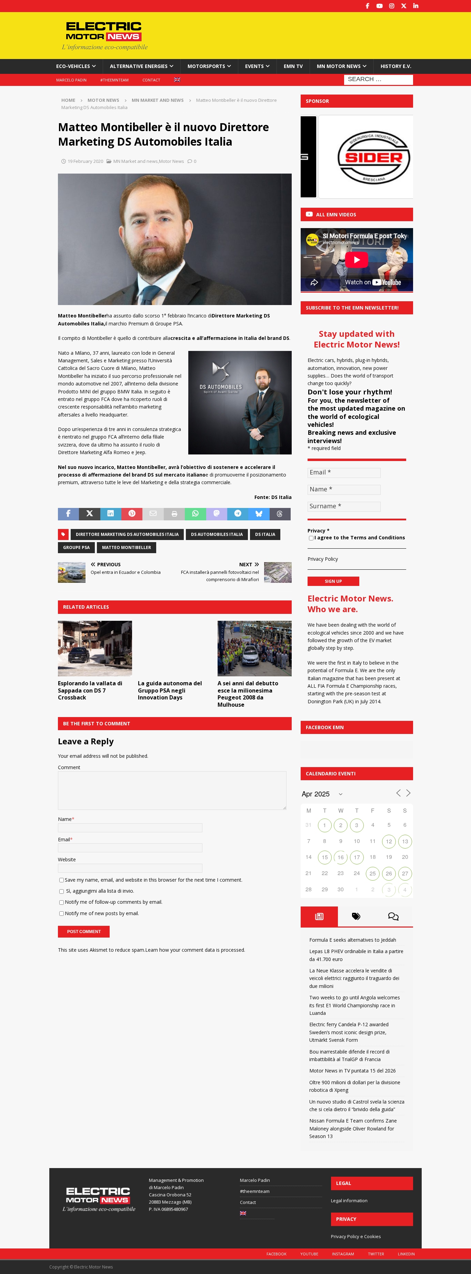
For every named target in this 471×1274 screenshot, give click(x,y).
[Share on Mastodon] (216, 514)
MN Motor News (339, 66)
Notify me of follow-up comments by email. (113, 902)
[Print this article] (174, 514)
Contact (151, 79)
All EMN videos (336, 214)
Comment (69, 767)
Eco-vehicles (73, 66)
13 (405, 841)
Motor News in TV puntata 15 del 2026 (352, 1070)
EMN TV (293, 66)
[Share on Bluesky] (258, 514)
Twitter (376, 1253)
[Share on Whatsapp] (195, 514)
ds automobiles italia (217, 534)
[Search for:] (378, 79)
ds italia (265, 534)
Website (67, 859)
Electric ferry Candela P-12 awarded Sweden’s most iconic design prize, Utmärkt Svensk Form (349, 1032)
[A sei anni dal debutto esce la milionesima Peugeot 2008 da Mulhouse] (255, 648)
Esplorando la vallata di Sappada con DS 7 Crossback (90, 690)
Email (64, 839)
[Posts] (319, 916)
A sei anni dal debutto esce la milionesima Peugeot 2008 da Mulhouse (248, 693)
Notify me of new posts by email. (102, 913)
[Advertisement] (302, 34)
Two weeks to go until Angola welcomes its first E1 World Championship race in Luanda (354, 1005)
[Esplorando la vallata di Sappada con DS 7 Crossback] (95, 648)
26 (389, 873)
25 (373, 873)
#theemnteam (114, 79)
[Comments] (393, 916)
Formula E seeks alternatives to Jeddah (352, 940)
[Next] (398, 156)
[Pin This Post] (131, 514)
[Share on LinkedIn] (110, 514)
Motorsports (206, 66)
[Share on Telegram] (237, 514)
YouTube (309, 1253)
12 (389, 841)
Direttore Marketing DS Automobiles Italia (127, 534)
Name (65, 819)
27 (405, 873)
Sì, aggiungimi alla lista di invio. (99, 891)
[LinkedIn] (416, 6)
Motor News (103, 100)
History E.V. (396, 66)
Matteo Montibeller (126, 547)
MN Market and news (135, 161)
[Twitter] (404, 6)
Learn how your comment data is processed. (195, 950)
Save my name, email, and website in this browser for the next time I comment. (153, 879)
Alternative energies (139, 66)
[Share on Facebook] (68, 514)
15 (325, 857)
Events (254, 66)
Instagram (343, 1253)
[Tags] (356, 916)
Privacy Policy (323, 559)
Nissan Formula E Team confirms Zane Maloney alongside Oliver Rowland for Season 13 (353, 1128)
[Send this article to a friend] (152, 514)
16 (341, 857)
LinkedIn (406, 1253)
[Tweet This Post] (89, 514)
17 (357, 857)
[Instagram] (391, 6)
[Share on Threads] (280, 514)
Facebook (277, 1253)
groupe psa (76, 547)
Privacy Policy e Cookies (356, 1236)
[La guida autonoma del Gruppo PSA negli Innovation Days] (175, 648)
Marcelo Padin (71, 79)
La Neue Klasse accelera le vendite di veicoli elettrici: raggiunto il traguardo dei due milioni (354, 978)
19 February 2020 (85, 161)
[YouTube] (379, 6)
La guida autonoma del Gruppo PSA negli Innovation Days (170, 690)
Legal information (349, 1200)
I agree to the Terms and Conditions (359, 537)
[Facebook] (367, 6)
